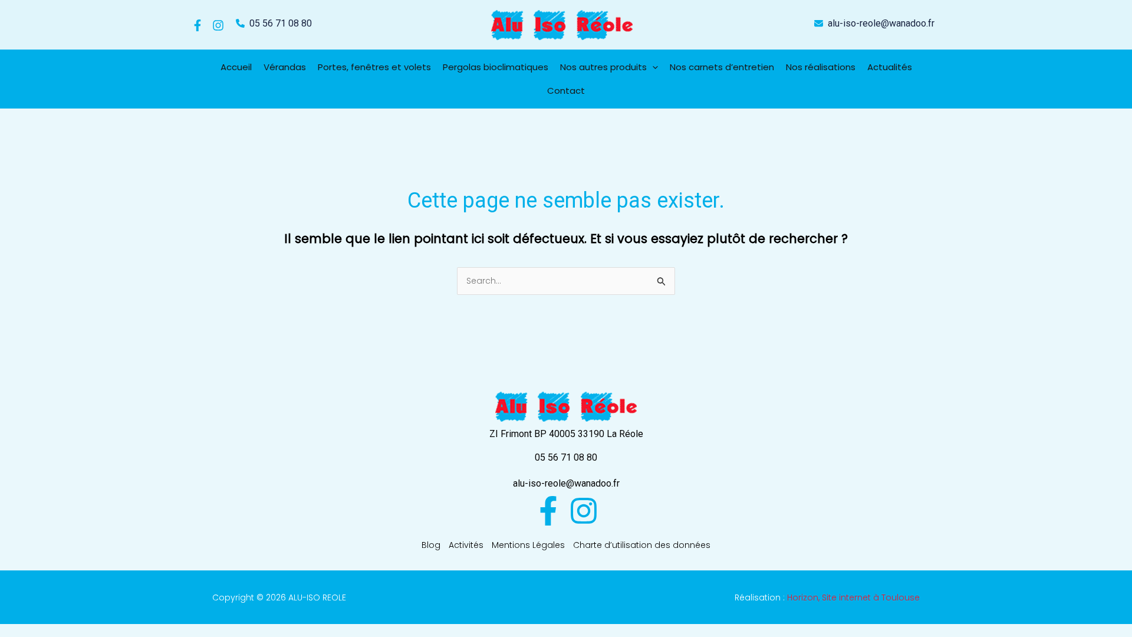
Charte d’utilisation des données (641, 545)
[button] (274, 23)
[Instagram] (218, 25)
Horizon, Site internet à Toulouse (853, 597)
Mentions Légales (528, 545)
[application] (652, 67)
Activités (466, 545)
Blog (431, 545)
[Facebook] (197, 25)
